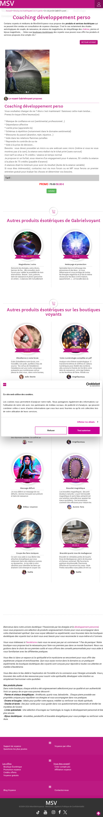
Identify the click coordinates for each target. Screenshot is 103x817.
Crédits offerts (9, 772)
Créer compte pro (62, 767)
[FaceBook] (59, 812)
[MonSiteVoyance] (7, 3)
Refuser (51, 430)
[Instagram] (53, 812)
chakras (85, 29)
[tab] (26, 92)
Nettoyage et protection (75, 264)
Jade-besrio (30, 377)
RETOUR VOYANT (88, 42)
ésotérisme (31, 642)
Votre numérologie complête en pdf (76, 358)
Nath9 (30, 572)
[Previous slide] (9, 72)
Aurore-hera (78, 507)
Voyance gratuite (11, 775)
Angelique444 (78, 377)
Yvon (30, 442)
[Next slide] (45, 72)
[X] (64, 813)
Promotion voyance (12, 769)
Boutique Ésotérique (12, 767)
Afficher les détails (86, 422)
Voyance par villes (63, 746)
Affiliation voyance (63, 769)
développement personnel (86, 627)
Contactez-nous (62, 790)
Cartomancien (8, 16)
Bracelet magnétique (75, 488)
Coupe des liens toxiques (27, 553)
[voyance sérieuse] (51, 803)
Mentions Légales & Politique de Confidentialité (64, 806)
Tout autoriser (84, 430)
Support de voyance (12, 746)
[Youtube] (45, 812)
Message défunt (27, 488)
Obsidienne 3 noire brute (27, 358)
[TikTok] (38, 813)
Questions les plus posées (15, 749)
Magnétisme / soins (27, 264)
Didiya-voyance (30, 507)
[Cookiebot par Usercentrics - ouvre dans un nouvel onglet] (88, 384)
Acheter (51, 191)
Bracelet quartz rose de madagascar (76, 553)
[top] (98, 813)
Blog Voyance (9, 790)
